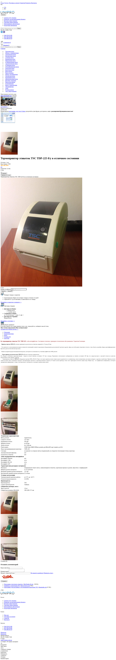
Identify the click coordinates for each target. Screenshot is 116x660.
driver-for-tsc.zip (25, 585)
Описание (7, 332)
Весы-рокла (8, 71)
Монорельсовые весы (11, 79)
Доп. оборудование (10, 91)
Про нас (6, 615)
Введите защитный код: (8, 573)
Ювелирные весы (10, 60)
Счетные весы (9, 57)
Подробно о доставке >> (8, 321)
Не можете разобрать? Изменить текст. (42, 573)
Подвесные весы (10, 76)
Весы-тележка (9, 73)
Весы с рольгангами (11, 85)
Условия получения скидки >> (9, 329)
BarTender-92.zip (28, 584)
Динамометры (9, 86)
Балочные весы (9, 70)
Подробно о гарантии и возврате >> (11, 302)
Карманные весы (10, 59)
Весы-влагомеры (10, 82)
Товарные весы (10, 65)
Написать (3, 632)
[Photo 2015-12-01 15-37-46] (9, 154)
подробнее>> (4, 106)
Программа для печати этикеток (13, 584)
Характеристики (9, 333)
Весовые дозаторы (10, 80)
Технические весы (10, 54)
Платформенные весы (12, 67)
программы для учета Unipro (17, 111)
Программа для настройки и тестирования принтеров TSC (21, 587)
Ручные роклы (9, 89)
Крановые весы (10, 77)
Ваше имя (4, 568)
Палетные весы (9, 68)
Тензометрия (10, 83)
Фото (5, 335)
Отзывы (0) (7, 337)
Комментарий (5, 571)
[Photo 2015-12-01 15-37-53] (9, 434)
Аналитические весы (11, 63)
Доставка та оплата (9, 616)
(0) (1, 167)
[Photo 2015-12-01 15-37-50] (9, 411)
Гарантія (6, 618)
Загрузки (6, 338)
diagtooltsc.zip (43, 587)
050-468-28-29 (8, 38)
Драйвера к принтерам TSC (12, 585)
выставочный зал (6, 95)
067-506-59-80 (8, 37)
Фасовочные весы (10, 56)
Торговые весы (9, 51)
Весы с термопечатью (12, 53)
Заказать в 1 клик (5, 175)
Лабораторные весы (12, 62)
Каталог (3, 14)
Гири (6, 88)
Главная (3, 48)
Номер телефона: (6, 289)
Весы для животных (12, 74)
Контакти (7, 619)
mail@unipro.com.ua (6, 640)
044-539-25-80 (8, 35)
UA (5, 7)
